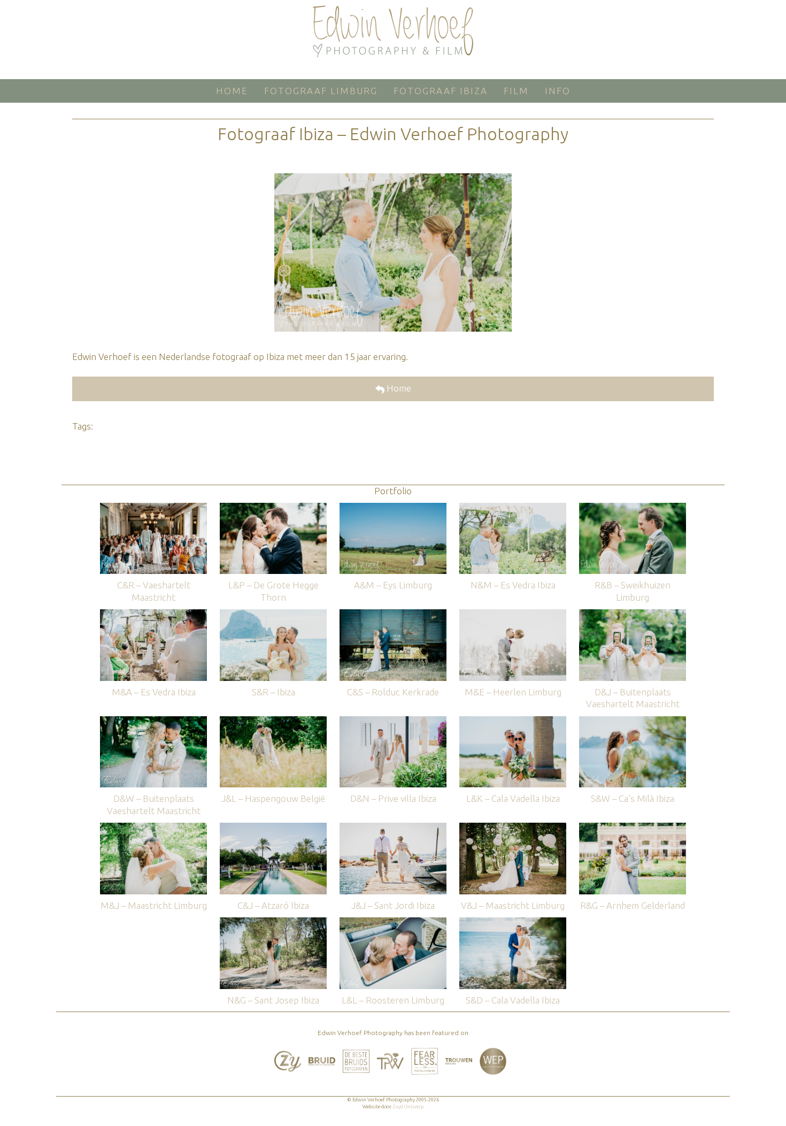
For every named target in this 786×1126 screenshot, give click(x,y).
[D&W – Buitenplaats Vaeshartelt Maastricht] (153, 721)
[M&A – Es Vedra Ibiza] (153, 614)
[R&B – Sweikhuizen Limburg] (632, 508)
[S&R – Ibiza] (273, 614)
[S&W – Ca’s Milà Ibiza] (632, 721)
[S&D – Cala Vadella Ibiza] (513, 922)
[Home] (393, 31)
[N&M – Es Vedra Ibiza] (513, 508)
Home (397, 388)
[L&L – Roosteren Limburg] (393, 922)
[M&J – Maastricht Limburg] (153, 828)
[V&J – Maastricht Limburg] (513, 828)
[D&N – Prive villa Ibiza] (393, 721)
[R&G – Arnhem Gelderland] (632, 828)
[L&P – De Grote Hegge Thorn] (273, 508)
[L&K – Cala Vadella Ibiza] (513, 721)
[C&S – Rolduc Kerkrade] (393, 614)
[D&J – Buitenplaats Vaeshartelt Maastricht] (632, 614)
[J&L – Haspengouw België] (273, 721)
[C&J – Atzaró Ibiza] (273, 828)
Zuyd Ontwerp (407, 1106)
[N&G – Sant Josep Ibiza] (273, 922)
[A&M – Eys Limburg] (393, 508)
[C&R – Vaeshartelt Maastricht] (153, 508)
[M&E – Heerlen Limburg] (513, 614)
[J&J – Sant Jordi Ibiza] (393, 828)
